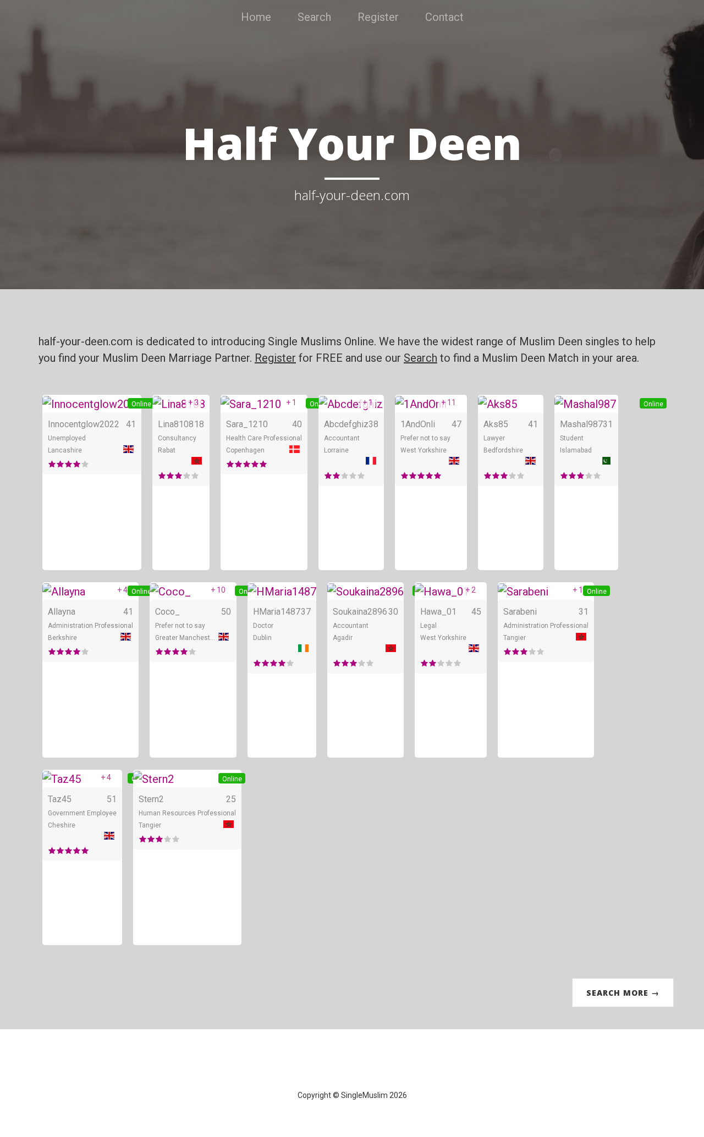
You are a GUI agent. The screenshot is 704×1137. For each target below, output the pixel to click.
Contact (444, 17)
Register (378, 17)
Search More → (622, 992)
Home (256, 17)
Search (314, 17)
